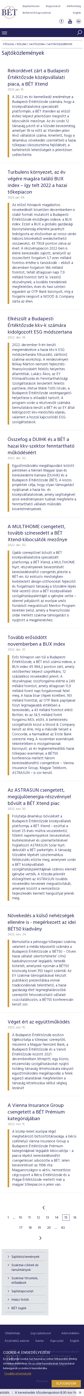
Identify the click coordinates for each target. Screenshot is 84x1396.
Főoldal (8, 44)
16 (74, 1218)
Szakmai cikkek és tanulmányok (24, 1267)
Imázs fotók (20, 1300)
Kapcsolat (57, 1341)
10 (20, 1218)
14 (56, 1218)
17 (20, 1228)
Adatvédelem (70, 1333)
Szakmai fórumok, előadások (24, 1281)
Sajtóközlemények (25, 1257)
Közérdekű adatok (17, 1341)
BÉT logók (18, 1308)
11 (29, 1218)
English (77, 13)
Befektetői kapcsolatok (37, 13)
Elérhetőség (74, 6)
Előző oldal (44, 1208)
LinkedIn (78, 21)
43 (63, 1228)
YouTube (70, 21)
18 (30, 1228)
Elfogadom (66, 1383)
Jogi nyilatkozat (40, 1333)
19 (39, 1228)
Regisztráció (53, 6)
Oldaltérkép (12, 1333)
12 (38, 1218)
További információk (17, 1373)
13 (47, 1218)
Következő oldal (40, 1238)
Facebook (61, 21)
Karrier (40, 1341)
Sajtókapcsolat (22, 1291)
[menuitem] (12, 1333)
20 (49, 1228)
